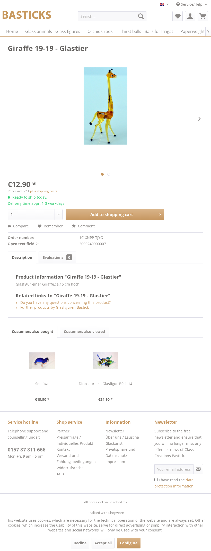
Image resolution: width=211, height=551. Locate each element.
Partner (63, 431)
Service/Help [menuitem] (192, 4)
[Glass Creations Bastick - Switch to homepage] (27, 17)
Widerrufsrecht (70, 467)
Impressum (115, 461)
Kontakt (63, 449)
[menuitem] (112, 16)
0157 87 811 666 (27, 449)
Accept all (103, 542)
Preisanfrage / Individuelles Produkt (75, 440)
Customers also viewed (84, 331)
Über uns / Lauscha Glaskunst (122, 440)
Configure (128, 542)
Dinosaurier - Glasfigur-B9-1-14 (105, 383)
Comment (86, 226)
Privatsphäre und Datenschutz (120, 452)
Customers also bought (32, 331)
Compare (20, 226)
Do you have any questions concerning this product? (65, 302)
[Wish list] (177, 16)
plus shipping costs (43, 191)
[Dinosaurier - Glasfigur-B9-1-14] (105, 361)
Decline (80, 542)
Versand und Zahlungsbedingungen (76, 458)
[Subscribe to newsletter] (198, 469)
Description (22, 257)
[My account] (190, 16)
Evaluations (56, 257)
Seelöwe (42, 383)
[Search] (141, 16)
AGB (60, 474)
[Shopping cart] (203, 16)
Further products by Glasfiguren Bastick (54, 307)
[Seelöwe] (42, 361)
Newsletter (115, 431)
